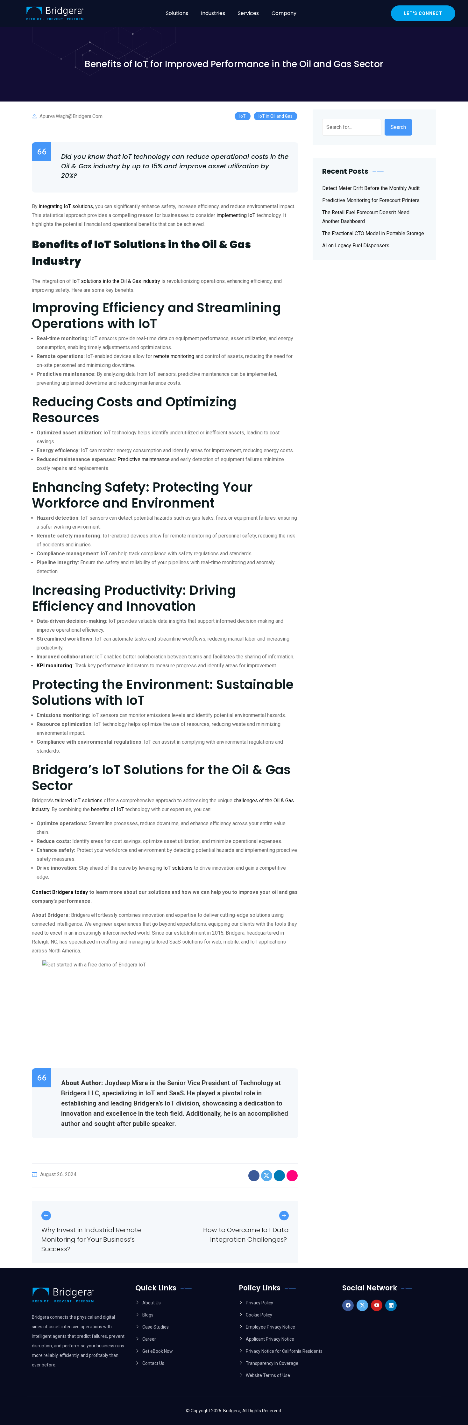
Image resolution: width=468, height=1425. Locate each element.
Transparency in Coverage (272, 1363)
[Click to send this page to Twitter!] (266, 1175)
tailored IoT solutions (79, 800)
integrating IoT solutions (66, 206)
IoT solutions (178, 868)
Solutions (177, 13)
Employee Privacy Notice (270, 1327)
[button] (178, 13)
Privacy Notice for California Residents (284, 1351)
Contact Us (153, 1363)
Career (149, 1339)
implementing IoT (235, 215)
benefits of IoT (107, 809)
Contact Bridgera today (60, 892)
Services (248, 13)
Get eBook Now (157, 1351)
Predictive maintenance (143, 459)
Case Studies (155, 1327)
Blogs (147, 1314)
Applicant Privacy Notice (270, 1339)
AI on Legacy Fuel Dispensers (355, 245)
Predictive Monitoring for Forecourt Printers (371, 200)
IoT (242, 116)
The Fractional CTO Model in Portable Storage (373, 233)
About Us (151, 1302)
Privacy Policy (259, 1302)
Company (284, 13)
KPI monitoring (54, 666)
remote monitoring (173, 356)
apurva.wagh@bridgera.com (71, 116)
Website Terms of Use (268, 1375)
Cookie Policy (259, 1314)
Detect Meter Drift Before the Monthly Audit (371, 188)
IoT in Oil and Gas (276, 116)
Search (398, 127)
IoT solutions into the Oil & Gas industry (116, 281)
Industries (213, 13)
